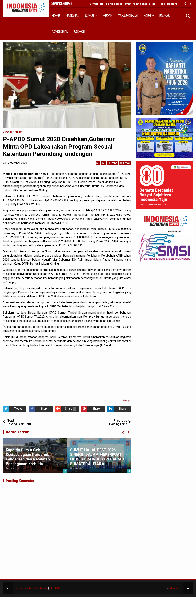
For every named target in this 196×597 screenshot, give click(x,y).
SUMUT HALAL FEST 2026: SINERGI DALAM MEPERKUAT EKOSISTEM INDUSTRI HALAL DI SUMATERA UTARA (98, 457)
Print (114, 163)
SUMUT (89, 15)
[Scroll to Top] (188, 588)
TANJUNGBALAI (128, 15)
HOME (56, 15)
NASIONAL (72, 15)
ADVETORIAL (60, 31)
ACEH (147, 15)
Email (126, 163)
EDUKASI (164, 15)
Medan (126, 400)
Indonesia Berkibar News (31, 588)
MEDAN (107, 15)
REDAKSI (79, 31)
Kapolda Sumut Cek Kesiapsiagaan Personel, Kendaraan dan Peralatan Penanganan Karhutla (28, 457)
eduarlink (174, 588)
